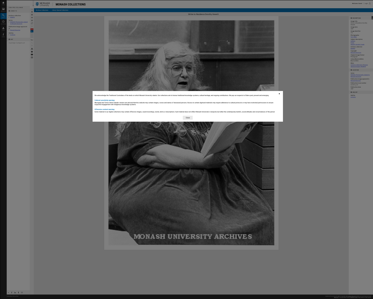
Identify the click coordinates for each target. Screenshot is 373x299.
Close (188, 118)
